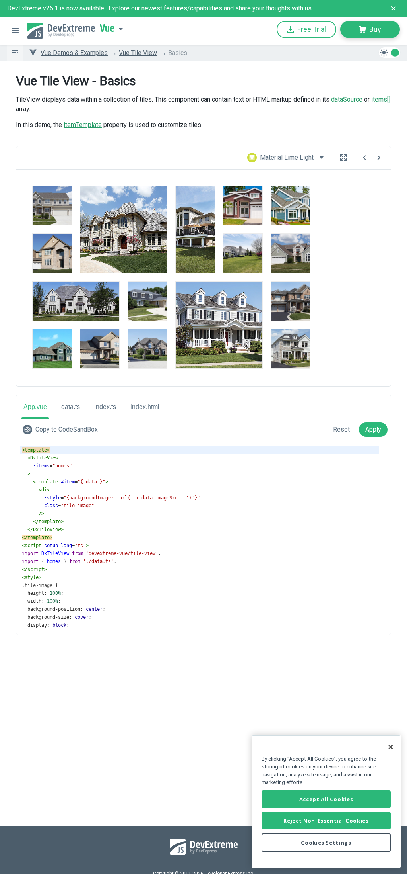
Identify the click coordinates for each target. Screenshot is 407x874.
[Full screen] (343, 158)
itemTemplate (83, 125)
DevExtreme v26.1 (32, 8)
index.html (144, 406)
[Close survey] (393, 8)
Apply (373, 429)
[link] (61, 429)
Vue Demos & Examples (74, 53)
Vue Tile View (138, 53)
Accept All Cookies (326, 799)
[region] (326, 801)
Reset (341, 429)
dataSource (346, 99)
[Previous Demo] (364, 158)
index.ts (105, 406)
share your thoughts (262, 8)
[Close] (390, 747)
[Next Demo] (379, 158)
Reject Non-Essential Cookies (325, 820)
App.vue (35, 406)
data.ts (70, 406)
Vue (107, 28)
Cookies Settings (326, 842)
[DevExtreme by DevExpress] (61, 31)
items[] (380, 99)
